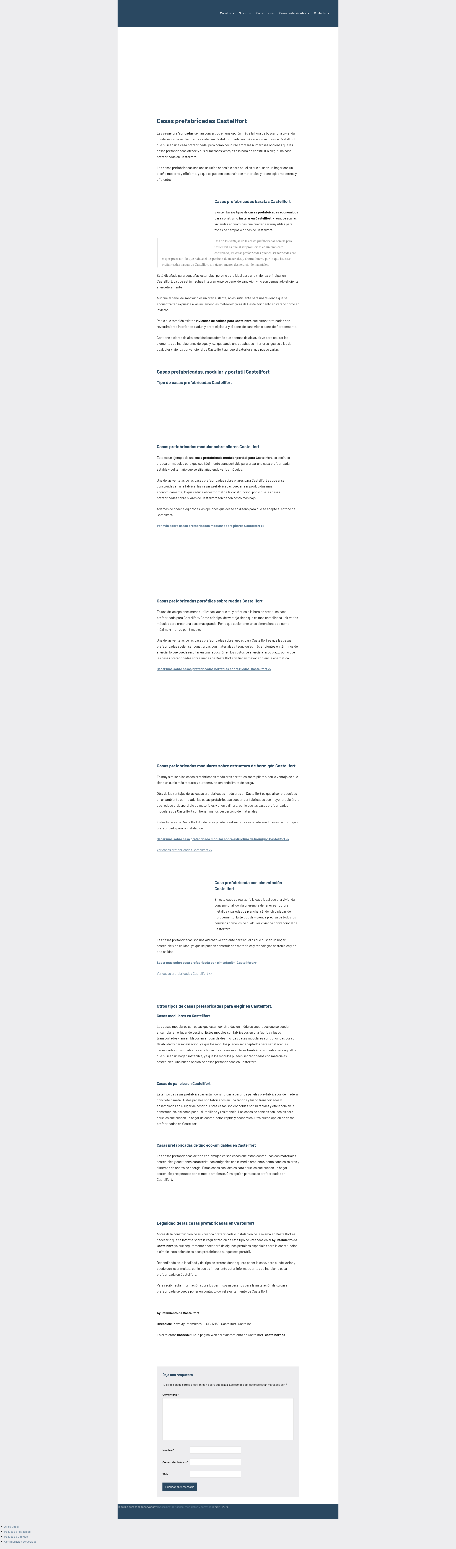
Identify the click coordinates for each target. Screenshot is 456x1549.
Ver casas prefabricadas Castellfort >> (184, 850)
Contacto (320, 13)
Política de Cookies (16, 1536)
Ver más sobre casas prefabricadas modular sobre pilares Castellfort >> (210, 526)
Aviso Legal (11, 1526)
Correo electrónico (175, 1462)
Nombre (168, 1450)
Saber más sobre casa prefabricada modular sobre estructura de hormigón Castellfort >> (223, 839)
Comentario (170, 1394)
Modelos (225, 13)
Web (165, 1474)
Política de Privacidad (17, 1531)
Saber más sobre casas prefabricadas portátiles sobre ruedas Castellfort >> (214, 669)
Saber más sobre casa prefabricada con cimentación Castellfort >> (207, 962)
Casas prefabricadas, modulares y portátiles (185, 1506)
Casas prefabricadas (292, 13)
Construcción (265, 13)
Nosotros (245, 13)
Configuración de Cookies (20, 1541)
